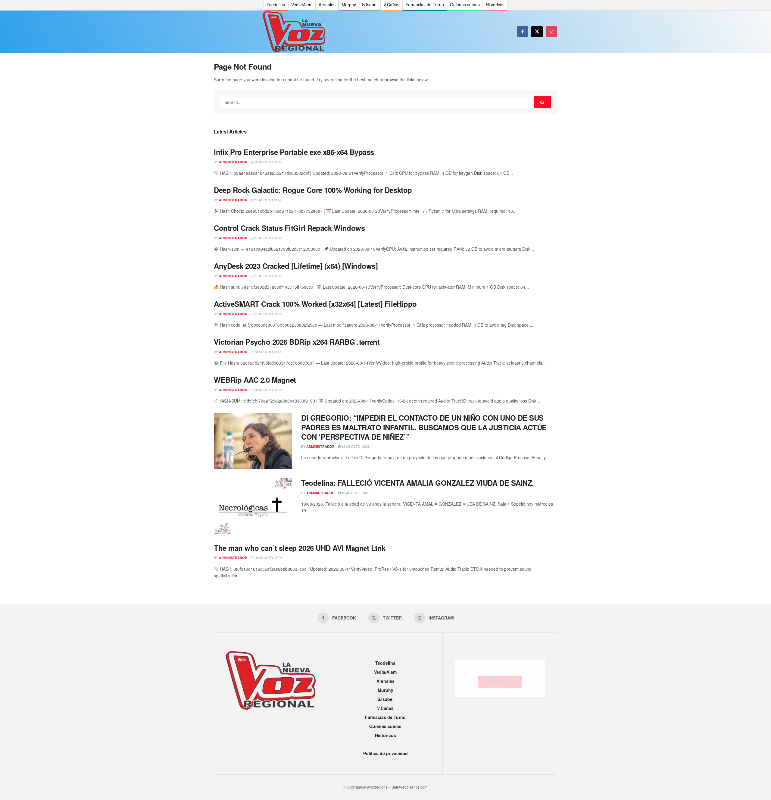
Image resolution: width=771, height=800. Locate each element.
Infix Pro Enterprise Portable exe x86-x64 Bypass (294, 152)
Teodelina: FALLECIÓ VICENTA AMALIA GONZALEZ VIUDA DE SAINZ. (417, 483)
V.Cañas (385, 708)
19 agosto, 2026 (355, 446)
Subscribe (503, 681)
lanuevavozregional (372, 786)
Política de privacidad (385, 753)
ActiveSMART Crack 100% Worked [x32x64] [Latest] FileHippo (315, 304)
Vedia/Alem (385, 672)
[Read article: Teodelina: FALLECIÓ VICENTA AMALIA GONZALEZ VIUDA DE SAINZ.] (253, 506)
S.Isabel (385, 699)
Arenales (385, 681)
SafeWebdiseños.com (409, 786)
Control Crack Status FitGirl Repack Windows (289, 228)
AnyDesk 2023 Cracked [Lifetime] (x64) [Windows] (296, 266)
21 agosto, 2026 (267, 199)
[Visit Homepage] (294, 31)
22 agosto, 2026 (267, 161)
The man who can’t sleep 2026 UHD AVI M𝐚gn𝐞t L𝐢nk (300, 548)
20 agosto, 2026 (267, 351)
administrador (233, 162)
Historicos (385, 735)
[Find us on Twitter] (537, 31)
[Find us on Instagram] (551, 31)
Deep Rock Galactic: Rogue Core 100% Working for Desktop (313, 190)
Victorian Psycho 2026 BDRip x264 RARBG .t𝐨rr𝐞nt (296, 342)
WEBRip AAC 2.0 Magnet (255, 380)
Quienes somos (385, 726)
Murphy (385, 690)
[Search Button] (542, 102)
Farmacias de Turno (385, 717)
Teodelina (385, 663)
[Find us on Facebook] (522, 31)
